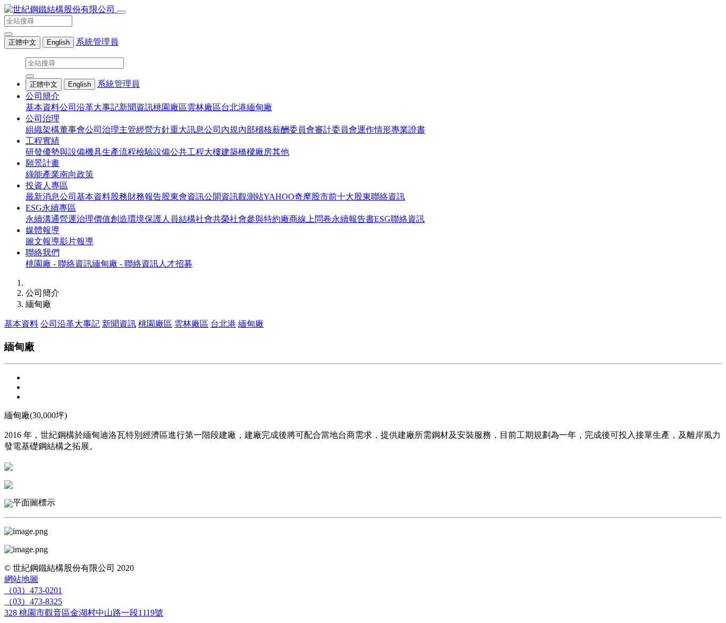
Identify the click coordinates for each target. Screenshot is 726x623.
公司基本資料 (85, 196)
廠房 (263, 151)
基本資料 (43, 107)
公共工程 (187, 151)
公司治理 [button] (43, 118)
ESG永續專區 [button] (51, 207)
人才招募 (175, 263)
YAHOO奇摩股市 (296, 196)
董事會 (72, 129)
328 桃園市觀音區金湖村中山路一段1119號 (83, 612)
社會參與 (247, 218)
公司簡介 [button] (43, 96)
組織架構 (43, 129)
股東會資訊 (183, 196)
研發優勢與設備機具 (64, 151)
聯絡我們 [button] (43, 252)
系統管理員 (97, 41)
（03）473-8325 (33, 601)
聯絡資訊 (388, 196)
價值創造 (111, 218)
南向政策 (77, 174)
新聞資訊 (136, 107)
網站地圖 (21, 579)
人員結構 (179, 218)
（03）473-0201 (33, 590)
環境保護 (145, 218)
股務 (119, 196)
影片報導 (77, 241)
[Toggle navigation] (121, 12)
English (58, 42)
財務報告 (145, 196)
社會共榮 (213, 218)
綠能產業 (43, 174)
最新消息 (43, 196)
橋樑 (246, 151)
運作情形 (374, 129)
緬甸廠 (259, 107)
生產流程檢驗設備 (136, 151)
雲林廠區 (204, 107)
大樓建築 (221, 151)
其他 (280, 151)
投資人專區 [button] (47, 185)
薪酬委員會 (293, 129)
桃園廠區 (170, 107)
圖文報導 (43, 241)
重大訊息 (187, 129)
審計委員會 (336, 129)
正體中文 (22, 42)
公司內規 (221, 129)
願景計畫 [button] (43, 163)
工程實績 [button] (43, 140)
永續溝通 (43, 218)
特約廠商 (281, 218)
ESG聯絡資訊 (399, 218)
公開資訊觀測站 (234, 196)
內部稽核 (255, 129)
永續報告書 (353, 218)
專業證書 (408, 129)
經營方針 (153, 129)
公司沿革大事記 (89, 107)
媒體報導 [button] (43, 230)
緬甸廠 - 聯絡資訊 (125, 263)
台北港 (234, 107)
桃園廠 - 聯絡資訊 (59, 263)
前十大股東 (349, 196)
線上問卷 (315, 218)
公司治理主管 (110, 129)
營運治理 (77, 218)
